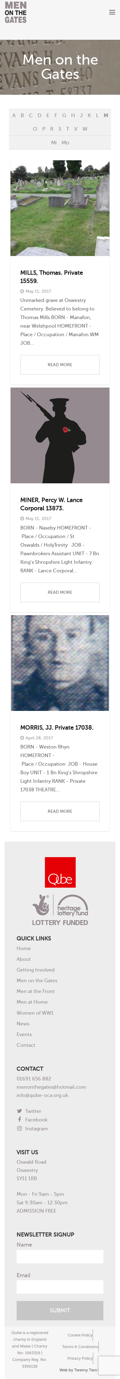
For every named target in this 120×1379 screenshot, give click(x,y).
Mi (53, 142)
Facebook (35, 1120)
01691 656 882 (34, 1079)
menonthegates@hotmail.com (51, 1087)
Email (23, 1275)
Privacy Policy (80, 1358)
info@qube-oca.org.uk (42, 1095)
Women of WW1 (35, 1013)
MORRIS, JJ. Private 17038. (57, 727)
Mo (65, 142)
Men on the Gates (37, 980)
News (23, 1024)
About (24, 959)
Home (24, 948)
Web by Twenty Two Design (85, 1370)
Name (24, 1244)
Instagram (36, 1129)
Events (24, 1034)
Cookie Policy (80, 1335)
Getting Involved (36, 970)
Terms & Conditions (80, 1346)
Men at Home (32, 1002)
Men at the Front (36, 991)
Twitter (32, 1111)
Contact (26, 1045)
